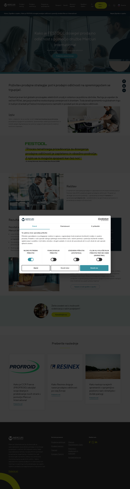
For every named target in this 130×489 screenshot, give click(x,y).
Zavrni (36, 268)
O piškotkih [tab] (95, 226)
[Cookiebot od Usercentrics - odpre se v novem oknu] (99, 219)
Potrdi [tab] (34, 226)
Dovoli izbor (65, 268)
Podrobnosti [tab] (65, 226)
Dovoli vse (94, 268)
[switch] (53, 259)
